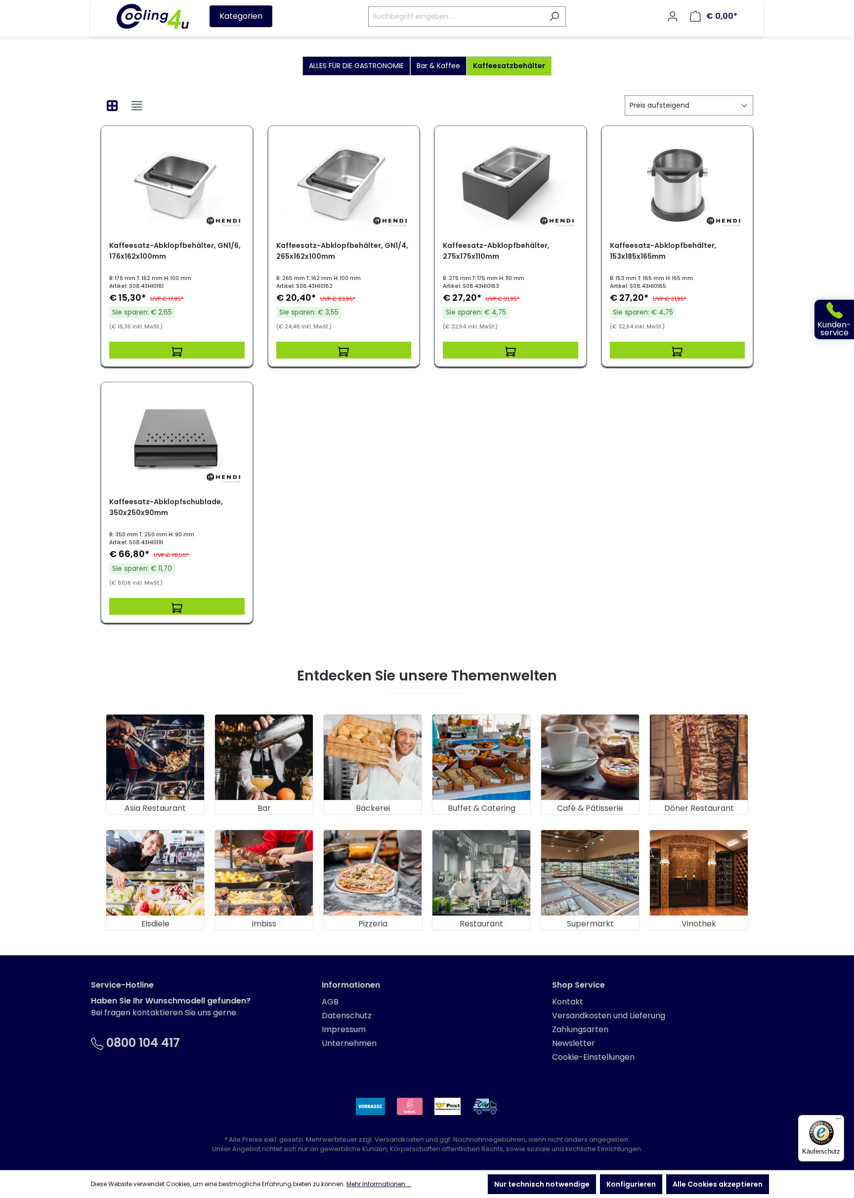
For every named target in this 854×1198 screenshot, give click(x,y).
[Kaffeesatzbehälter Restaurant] (481, 873)
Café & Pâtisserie (590, 808)
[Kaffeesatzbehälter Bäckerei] (373, 757)
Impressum (344, 1029)
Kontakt (567, 1001)
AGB (330, 1001)
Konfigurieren (631, 1184)
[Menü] (838, 1121)
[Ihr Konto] (672, 16)
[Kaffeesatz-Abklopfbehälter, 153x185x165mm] (677, 183)
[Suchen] (554, 16)
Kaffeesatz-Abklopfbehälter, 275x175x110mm (496, 250)
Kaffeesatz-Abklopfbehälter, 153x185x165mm (663, 250)
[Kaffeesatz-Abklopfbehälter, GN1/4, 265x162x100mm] (344, 183)
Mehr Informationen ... (378, 1184)
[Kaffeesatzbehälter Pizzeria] (373, 873)
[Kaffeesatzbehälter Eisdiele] (155, 873)
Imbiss (264, 923)
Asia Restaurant (155, 808)
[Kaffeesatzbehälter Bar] (264, 757)
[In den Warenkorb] (177, 350)
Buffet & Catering (481, 808)
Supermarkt (590, 923)
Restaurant (481, 923)
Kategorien (240, 16)
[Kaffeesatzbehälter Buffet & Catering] (481, 757)
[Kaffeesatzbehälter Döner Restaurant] (699, 757)
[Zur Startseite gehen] (152, 16)
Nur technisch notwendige (542, 1184)
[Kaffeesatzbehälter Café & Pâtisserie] (590, 757)
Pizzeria (372, 923)
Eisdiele (155, 923)
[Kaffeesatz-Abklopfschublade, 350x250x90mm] (177, 439)
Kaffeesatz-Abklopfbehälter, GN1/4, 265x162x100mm (342, 250)
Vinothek (699, 923)
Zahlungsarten (580, 1029)
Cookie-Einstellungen (593, 1057)
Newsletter (573, 1043)
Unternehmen (349, 1043)
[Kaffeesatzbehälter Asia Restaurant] (155, 757)
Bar (264, 808)
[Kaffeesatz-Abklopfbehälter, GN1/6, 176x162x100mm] (177, 183)
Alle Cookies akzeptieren (718, 1184)
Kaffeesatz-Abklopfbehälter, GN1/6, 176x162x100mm (175, 250)
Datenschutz (347, 1015)
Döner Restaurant (699, 808)
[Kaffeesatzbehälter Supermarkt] (590, 873)
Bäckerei (373, 808)
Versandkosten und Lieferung (608, 1015)
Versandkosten (399, 1139)
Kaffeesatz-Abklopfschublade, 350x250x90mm (166, 507)
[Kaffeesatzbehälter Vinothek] (699, 873)
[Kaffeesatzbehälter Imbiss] (264, 873)
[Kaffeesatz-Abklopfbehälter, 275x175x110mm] (510, 183)
